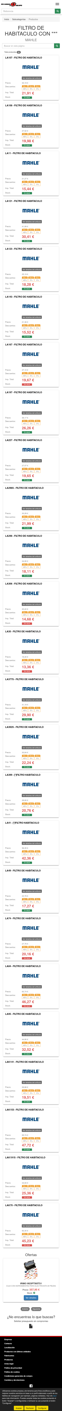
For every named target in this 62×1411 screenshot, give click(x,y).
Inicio (6, 19)
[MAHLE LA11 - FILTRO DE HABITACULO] (31, 163)
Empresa (8, 1339)
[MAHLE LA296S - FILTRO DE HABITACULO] (31, 497)
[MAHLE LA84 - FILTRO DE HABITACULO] (31, 976)
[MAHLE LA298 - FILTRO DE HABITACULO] (31, 545)
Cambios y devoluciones (14, 1380)
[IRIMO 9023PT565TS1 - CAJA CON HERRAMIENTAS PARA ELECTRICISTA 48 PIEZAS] (31, 1269)
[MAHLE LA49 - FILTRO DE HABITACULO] (31, 880)
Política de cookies (12, 1372)
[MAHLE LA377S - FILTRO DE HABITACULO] (31, 689)
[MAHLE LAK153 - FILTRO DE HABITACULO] (31, 1119)
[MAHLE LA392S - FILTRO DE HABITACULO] (31, 736)
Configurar (42, 1408)
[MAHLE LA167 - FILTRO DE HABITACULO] (31, 354)
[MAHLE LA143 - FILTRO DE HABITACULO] (31, 306)
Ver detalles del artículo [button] (32, 78)
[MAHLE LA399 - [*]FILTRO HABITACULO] (31, 784)
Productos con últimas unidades (17, 1351)
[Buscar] (58, 11)
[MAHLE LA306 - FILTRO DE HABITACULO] (31, 593)
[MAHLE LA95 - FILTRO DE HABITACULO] (31, 1023)
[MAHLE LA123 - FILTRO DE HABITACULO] (31, 258)
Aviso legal (8, 1363)
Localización (9, 1347)
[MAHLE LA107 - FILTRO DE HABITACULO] (31, 67)
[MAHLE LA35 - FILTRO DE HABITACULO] (31, 641)
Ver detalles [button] (31, 1297)
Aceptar (19, 1408)
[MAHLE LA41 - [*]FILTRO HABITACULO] (31, 832)
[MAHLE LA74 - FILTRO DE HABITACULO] (31, 928)
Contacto (8, 1343)
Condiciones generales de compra (18, 1376)
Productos (8, 1359)
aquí (55, 1395)
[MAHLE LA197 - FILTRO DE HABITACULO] (31, 402)
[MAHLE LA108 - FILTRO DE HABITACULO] (31, 115)
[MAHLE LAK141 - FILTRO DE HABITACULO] (31, 1071)
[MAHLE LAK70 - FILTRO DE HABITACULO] (31, 1215)
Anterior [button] (25, 1309)
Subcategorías (19, 19)
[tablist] (31, 1284)
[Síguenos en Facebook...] (31, 1386)
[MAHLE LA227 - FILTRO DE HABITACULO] (31, 450)
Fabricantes (9, 1355)
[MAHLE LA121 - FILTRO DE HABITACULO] (31, 210)
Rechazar (30, 1408)
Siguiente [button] (36, 1309)
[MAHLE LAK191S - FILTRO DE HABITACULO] (31, 1167)
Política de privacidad (13, 1368)
